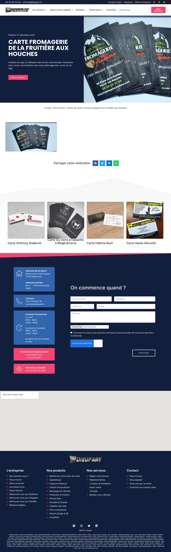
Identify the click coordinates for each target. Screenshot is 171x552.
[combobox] (133, 9)
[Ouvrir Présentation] (103, 9)
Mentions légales (85, 530)
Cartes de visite (74, 108)
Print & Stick (59, 108)
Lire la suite (27, 207)
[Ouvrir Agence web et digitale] (72, 9)
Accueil (47, 108)
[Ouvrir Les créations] (46, 9)
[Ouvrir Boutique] (86, 9)
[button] (95, 163)
